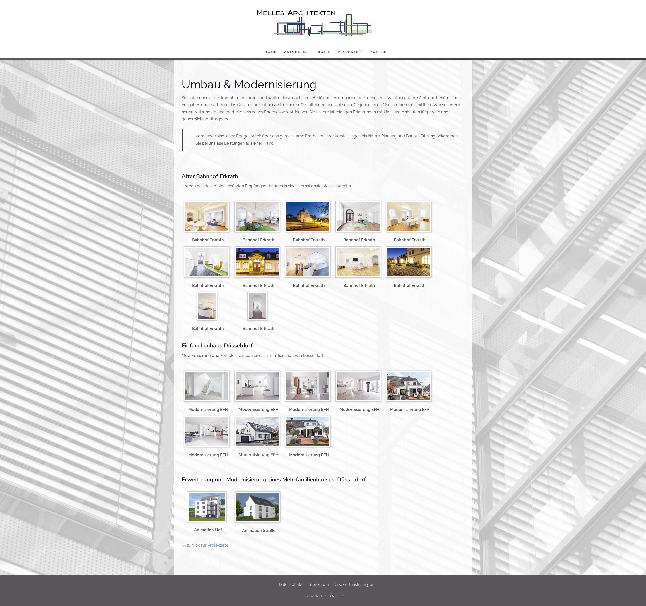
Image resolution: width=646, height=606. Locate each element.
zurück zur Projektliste (207, 545)
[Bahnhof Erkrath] (208, 217)
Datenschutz (290, 584)
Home (271, 52)
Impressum (318, 584)
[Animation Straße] (259, 508)
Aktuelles (296, 52)
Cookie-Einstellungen (354, 584)
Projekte (348, 52)
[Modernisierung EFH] (208, 387)
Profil (322, 52)
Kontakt (379, 52)
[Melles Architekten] (323, 24)
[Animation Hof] (208, 507)
